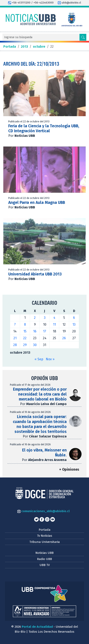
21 (15, 338)
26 (64, 338)
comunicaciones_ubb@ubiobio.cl (45, 511)
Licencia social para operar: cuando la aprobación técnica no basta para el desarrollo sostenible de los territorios (40, 424)
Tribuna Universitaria (44, 542)
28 (15, 345)
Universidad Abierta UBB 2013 (35, 274)
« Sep (39, 359)
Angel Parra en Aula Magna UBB (36, 202)
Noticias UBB (44, 553)
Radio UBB (44, 559)
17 (44, 331)
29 (25, 345)
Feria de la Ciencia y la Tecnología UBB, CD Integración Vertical (43, 128)
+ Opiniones (69, 469)
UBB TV (45, 565)
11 (54, 324)
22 (24, 338)
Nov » (50, 359)
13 (74, 324)
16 (34, 331)
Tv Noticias (44, 536)
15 (24, 331)
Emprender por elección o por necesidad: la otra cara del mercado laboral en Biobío (40, 394)
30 (35, 345)
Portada (45, 530)
